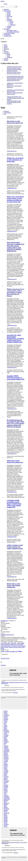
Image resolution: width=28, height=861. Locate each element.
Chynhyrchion (7, 10)
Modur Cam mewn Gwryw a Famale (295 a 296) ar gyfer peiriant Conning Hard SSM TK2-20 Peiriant (15, 292)
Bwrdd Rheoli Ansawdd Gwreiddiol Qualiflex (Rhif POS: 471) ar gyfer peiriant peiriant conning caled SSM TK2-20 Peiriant (15, 423)
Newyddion (7, 29)
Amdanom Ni (7, 34)
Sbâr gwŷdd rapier (5, 644)
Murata (11, 22)
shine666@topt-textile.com (7, 634)
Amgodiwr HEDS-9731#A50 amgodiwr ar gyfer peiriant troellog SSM (15, 377)
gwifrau (9, 13)
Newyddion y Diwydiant (13, 31)
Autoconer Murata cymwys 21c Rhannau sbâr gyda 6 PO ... (14, 79)
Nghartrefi (6, 9)
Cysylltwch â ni (7, 36)
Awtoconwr (10, 20)
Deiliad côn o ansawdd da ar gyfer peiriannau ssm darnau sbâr (15, 159)
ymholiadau (10, 151)
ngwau (8, 12)
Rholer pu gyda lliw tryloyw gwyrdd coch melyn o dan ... (14, 73)
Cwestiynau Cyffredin (9, 33)
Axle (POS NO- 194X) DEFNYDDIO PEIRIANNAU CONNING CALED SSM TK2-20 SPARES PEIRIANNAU (15, 338)
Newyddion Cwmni (12, 30)
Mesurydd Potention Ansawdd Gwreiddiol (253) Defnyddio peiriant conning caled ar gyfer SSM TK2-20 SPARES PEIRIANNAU (15, 247)
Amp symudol (20, 643)
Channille (9, 19)
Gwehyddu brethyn (5, 645)
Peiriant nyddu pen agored (15, 647)
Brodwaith (9, 16)
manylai (14, 151)
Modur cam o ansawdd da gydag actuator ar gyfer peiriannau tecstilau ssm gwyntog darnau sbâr (15, 199)
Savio (11, 23)
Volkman (9, 26)
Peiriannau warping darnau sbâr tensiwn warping (14, 93)
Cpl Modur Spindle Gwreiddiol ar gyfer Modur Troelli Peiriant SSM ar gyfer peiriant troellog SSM (14, 504)
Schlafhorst (12, 24)
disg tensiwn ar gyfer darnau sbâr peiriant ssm (15, 122)
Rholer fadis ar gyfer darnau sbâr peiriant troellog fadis (13, 585)
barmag (8, 15)
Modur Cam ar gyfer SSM (16, 644)
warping (9, 27)
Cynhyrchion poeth (5, 643)
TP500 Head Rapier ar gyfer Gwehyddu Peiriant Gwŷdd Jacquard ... (14, 102)
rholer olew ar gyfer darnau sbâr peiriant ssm (15, 461)
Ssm (8, 17)
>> (8, 620)
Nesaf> (6, 620)
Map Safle (13, 643)
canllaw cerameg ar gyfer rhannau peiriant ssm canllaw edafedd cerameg (15, 546)
